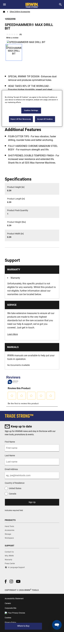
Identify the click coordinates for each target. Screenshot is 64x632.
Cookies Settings (31, 110)
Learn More (12, 334)
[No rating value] (12, 34)
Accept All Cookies (45, 119)
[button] (6, 581)
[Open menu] (4, 4)
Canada (12, 494)
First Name (10, 442)
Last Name (10, 455)
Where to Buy (23, 626)
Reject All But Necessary (21, 119)
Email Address (11, 469)
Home (4, 11)
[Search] (60, 4)
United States (15, 488)
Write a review (12, 38)
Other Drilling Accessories (20, 12)
